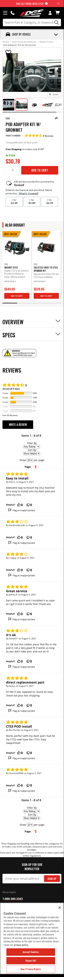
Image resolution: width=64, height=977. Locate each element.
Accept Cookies (31, 952)
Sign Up (52, 879)
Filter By (32, 443)
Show (23, 460)
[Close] (59, 908)
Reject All (31, 960)
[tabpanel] (16, 265)
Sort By (32, 450)
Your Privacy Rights (31, 969)
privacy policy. (21, 945)
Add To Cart (39, 170)
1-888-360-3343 (12, 899)
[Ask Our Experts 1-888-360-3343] (12, 12)
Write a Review (18, 424)
